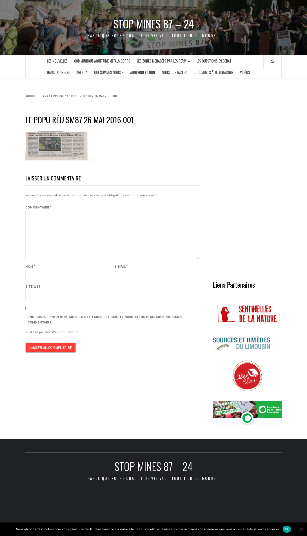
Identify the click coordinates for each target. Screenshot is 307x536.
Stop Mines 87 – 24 (153, 24)
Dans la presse (58, 72)
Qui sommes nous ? (108, 72)
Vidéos (245, 72)
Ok (287, 529)
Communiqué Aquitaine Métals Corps (102, 61)
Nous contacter (174, 72)
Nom (30, 266)
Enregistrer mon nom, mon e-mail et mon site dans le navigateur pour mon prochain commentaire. (105, 319)
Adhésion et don (142, 72)
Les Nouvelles (57, 61)
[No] (301, 529)
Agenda (81, 72)
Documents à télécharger (213, 72)
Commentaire (38, 207)
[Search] (272, 61)
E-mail (121, 266)
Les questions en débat (213, 61)
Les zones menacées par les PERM (161, 61)
